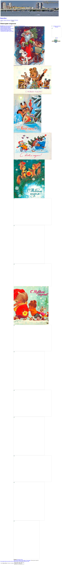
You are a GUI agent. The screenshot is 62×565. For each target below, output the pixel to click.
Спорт (10, 30)
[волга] (56, 37)
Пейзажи (9, 27)
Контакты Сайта (26, 561)
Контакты (16, 20)
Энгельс (10, 31)
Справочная (2, 31)
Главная (1, 20)
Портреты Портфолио (4, 28)
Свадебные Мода (3, 30)
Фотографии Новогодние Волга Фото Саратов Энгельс (9, 561)
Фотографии (28, 560)
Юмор (12, 31)
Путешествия (5, 29)
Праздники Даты (10, 28)
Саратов (9, 29)
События (5, 20)
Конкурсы (8, 20)
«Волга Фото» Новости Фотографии (20, 560)
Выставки (7, 25)
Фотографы (6, 31)
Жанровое (11, 25)
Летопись (9, 26)
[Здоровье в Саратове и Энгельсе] (56, 26)
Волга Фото (3, 18)
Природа (1, 29)
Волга (5, 25)
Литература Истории (3, 27)
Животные (2, 26)
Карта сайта (21, 561)
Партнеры (12, 20)
